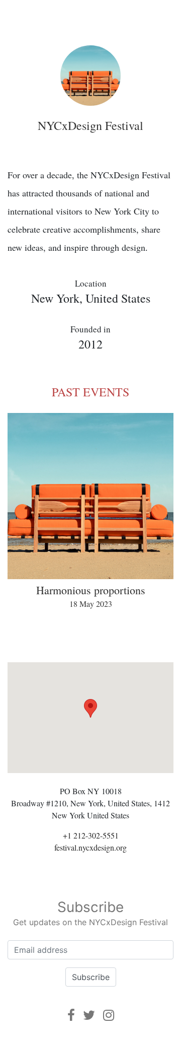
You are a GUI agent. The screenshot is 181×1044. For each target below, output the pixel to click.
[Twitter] (89, 1015)
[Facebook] (71, 1015)
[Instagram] (108, 1015)
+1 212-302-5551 (91, 835)
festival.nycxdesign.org (90, 847)
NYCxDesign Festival (90, 125)
